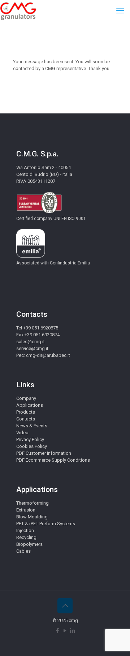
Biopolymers (29, 544)
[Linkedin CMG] (72, 630)
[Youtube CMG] (65, 630)
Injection (25, 530)
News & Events (31, 425)
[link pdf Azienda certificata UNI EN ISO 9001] (39, 212)
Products (25, 412)
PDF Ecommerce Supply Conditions (53, 460)
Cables (23, 551)
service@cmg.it (32, 348)
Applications (29, 405)
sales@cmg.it (30, 341)
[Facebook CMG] (57, 630)
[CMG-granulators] (18, 11)
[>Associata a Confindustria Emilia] (30, 256)
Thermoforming (32, 503)
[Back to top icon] (65, 605)
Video (22, 432)
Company (26, 398)
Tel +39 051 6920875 (37, 328)
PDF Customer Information (43, 453)
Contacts (25, 419)
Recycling (26, 537)
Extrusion (25, 510)
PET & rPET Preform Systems (45, 523)
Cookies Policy (31, 446)
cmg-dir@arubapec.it (48, 355)
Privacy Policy (30, 439)
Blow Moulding (32, 516)
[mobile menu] (120, 11)
